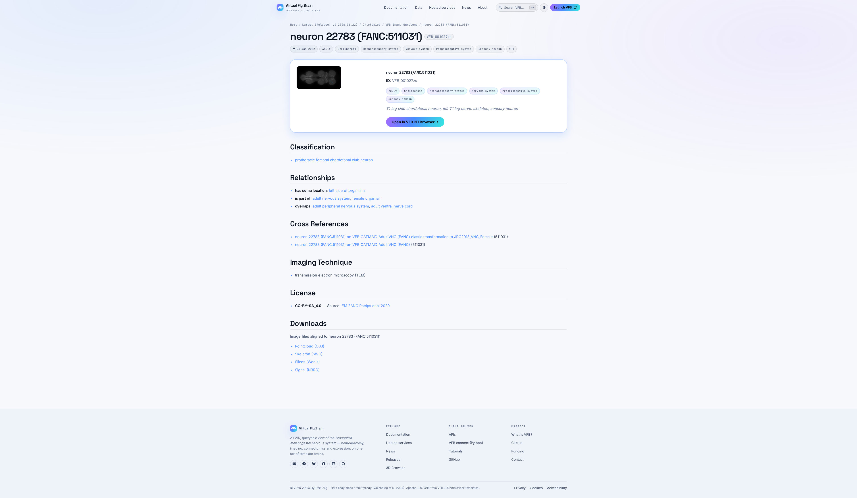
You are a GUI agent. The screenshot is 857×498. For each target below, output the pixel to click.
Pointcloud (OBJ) (309, 346)
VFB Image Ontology (401, 25)
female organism (366, 198)
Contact (517, 460)
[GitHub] (343, 464)
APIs (452, 435)
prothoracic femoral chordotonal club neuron (334, 160)
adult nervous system (331, 198)
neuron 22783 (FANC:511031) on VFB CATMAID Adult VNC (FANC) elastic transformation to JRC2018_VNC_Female (394, 236)
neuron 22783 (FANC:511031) (446, 25)
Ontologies (372, 25)
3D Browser (395, 468)
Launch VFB (563, 7)
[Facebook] (324, 464)
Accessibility (557, 488)
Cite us (516, 443)
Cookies (536, 488)
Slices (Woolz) (307, 362)
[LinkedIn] (333, 464)
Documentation (396, 8)
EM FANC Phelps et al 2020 (366, 305)
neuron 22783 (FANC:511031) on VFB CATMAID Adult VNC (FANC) (352, 244)
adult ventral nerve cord (392, 206)
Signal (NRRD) (307, 370)
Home (293, 25)
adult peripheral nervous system (341, 206)
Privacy (520, 488)
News (466, 8)
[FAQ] (304, 464)
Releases (393, 460)
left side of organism (347, 190)
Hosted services (442, 8)
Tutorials (456, 451)
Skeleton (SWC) (308, 354)
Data (418, 8)
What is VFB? (521, 435)
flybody (367, 488)
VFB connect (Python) (466, 443)
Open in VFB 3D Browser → (415, 122)
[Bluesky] (314, 464)
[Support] (294, 464)
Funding (517, 451)
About (482, 8)
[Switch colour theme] (544, 7)
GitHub (454, 460)
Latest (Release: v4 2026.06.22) (330, 25)
